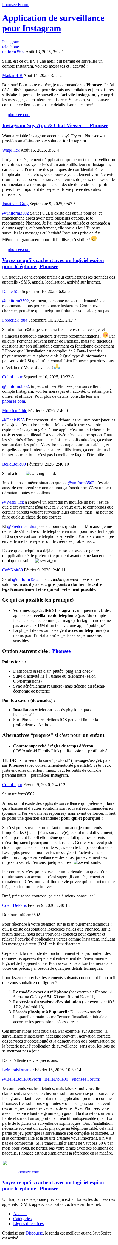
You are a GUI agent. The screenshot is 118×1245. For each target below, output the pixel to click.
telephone (10, 46)
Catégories (22, 1218)
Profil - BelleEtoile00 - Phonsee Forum (65, 1079)
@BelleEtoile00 (16, 1079)
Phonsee (61, 651)
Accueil (20, 1213)
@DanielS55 (13, 420)
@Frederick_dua (21, 526)
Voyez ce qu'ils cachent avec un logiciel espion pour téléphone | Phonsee (53, 263)
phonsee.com (19, 114)
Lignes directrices (28, 1223)
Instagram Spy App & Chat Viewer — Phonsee (55, 125)
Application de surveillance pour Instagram (53, 23)
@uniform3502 (15, 213)
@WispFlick (13, 502)
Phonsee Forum (15, 4)
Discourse (34, 1233)
